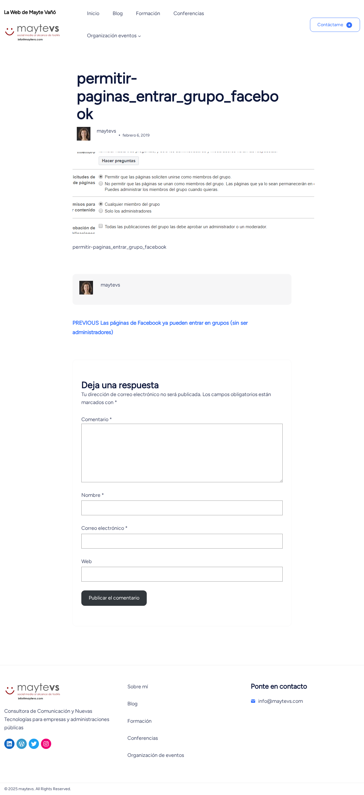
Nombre (92, 495)
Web (86, 561)
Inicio (93, 13)
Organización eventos (111, 35)
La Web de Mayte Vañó (30, 12)
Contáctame (330, 24)
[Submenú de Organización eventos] (139, 36)
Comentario (96, 419)
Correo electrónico (104, 528)
